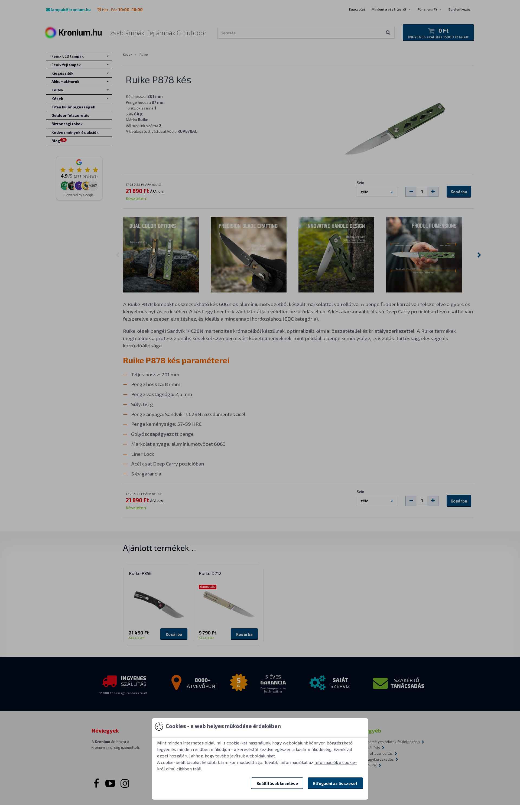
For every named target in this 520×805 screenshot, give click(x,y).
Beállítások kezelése (277, 783)
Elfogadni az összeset (335, 783)
